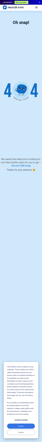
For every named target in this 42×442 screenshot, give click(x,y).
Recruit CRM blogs (21, 165)
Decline (21, 432)
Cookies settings (21, 420)
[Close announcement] (39, 2)
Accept (21, 426)
